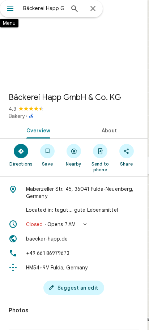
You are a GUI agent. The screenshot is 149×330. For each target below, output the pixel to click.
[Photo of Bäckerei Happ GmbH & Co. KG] (74, 43)
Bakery (17, 116)
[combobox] (43, 8)
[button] (74, 224)
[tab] (36, 129)
